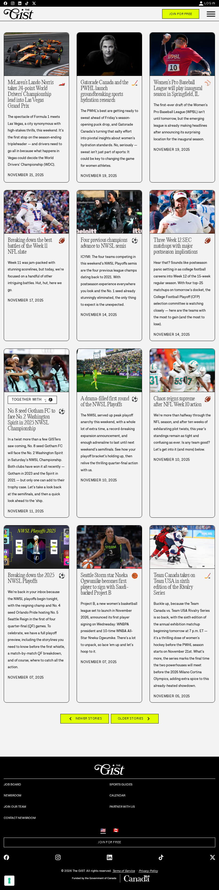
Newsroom (12, 795)
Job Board (12, 784)
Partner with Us (122, 806)
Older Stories (135, 718)
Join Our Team (15, 806)
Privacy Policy (148, 871)
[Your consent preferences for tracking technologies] (9, 881)
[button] (211, 13)
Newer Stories (84, 718)
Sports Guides (121, 784)
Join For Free (180, 14)
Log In (209, 3)
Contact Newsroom (20, 818)
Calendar (117, 795)
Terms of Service (123, 871)
